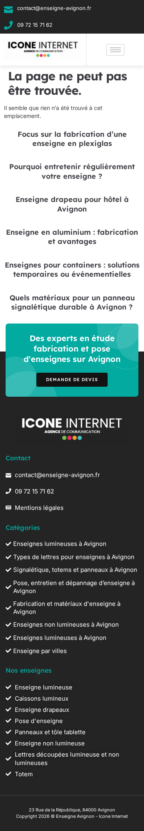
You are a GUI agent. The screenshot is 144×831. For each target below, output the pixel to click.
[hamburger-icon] (115, 50)
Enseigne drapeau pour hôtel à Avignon (72, 204)
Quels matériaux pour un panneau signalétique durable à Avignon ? (72, 302)
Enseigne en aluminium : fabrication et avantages (72, 237)
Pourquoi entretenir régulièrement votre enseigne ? (72, 171)
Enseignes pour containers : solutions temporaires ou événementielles (72, 269)
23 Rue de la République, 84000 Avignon (72, 810)
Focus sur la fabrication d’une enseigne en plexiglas (72, 139)
